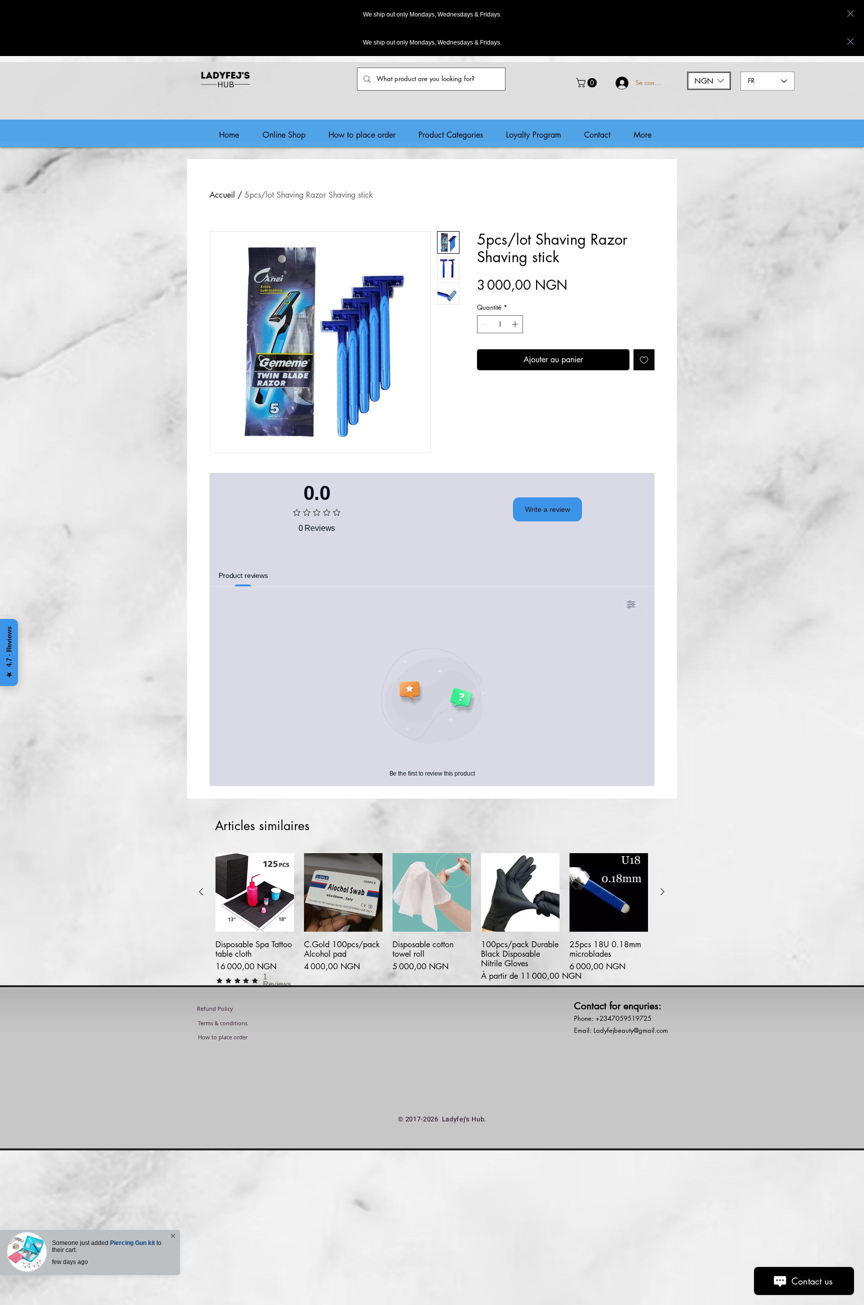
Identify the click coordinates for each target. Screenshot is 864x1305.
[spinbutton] (500, 324)
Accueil (222, 195)
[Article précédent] (201, 892)
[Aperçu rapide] (255, 892)
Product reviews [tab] (243, 575)
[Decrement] (484, 324)
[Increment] (516, 324)
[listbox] (709, 81)
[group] (431, 920)
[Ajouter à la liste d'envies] (644, 359)
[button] (587, 83)
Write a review (547, 509)
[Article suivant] (662, 892)
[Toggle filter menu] (631, 604)
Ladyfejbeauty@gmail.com (631, 1030)
